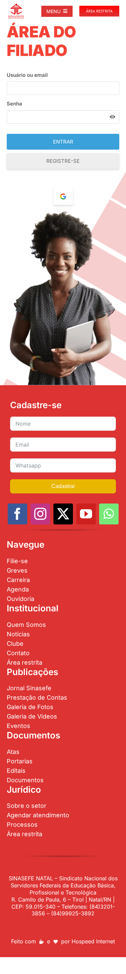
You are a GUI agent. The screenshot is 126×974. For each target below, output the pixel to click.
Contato (18, 653)
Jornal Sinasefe (29, 688)
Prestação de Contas (37, 697)
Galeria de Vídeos (32, 716)
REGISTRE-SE (63, 161)
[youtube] (86, 514)
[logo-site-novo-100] (16, 6)
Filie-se (17, 561)
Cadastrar (63, 486)
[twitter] (63, 514)
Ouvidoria (20, 598)
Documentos (25, 780)
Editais (16, 770)
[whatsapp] (109, 514)
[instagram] (40, 514)
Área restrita (24, 662)
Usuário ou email (27, 75)
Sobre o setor (26, 805)
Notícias (18, 634)
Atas (13, 751)
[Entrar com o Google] (63, 196)
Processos (22, 824)
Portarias (20, 761)
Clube (15, 643)
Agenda (18, 589)
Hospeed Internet (93, 941)
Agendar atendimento (38, 815)
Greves (17, 570)
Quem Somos (26, 624)
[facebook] (17, 514)
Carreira (18, 579)
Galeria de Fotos (30, 706)
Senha (14, 103)
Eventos (18, 725)
